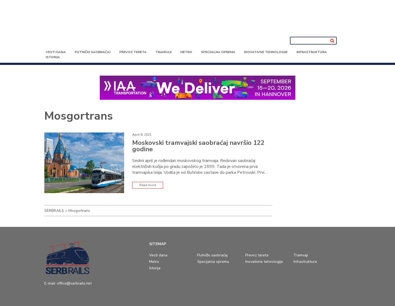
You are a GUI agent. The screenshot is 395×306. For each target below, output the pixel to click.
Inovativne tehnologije (266, 52)
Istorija (53, 57)
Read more (147, 185)
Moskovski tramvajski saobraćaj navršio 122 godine (198, 145)
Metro (186, 52)
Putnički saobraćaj (92, 52)
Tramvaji (163, 52)
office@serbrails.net (74, 283)
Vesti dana (56, 52)
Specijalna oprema (218, 52)
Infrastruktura (311, 52)
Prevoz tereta (132, 52)
